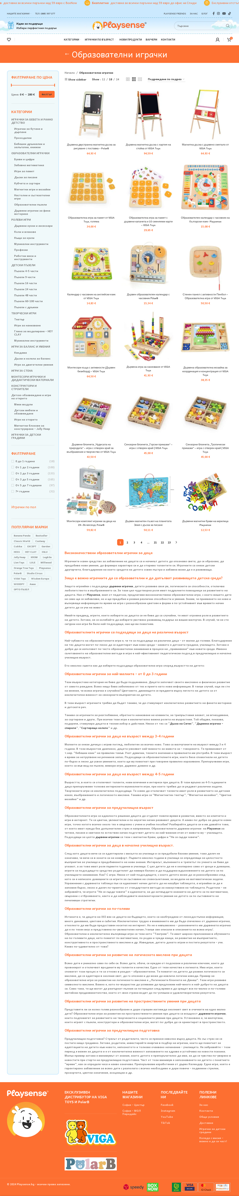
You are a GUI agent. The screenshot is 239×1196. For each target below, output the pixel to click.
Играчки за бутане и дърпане (28, 130)
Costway (40, 541)
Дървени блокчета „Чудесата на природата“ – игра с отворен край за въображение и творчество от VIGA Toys (91, 448)
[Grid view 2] (128, 79)
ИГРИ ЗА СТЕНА (22, 370)
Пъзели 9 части (24, 277)
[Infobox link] (32, 25)
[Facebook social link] (213, 13)
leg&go (47, 557)
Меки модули (23, 404)
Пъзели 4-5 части (26, 271)
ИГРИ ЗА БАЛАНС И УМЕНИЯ (30, 346)
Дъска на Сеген (180, 723)
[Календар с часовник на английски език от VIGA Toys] (91, 264)
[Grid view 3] (134, 79)
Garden (46, 546)
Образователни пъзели (30, 204)
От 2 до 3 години (27, 473)
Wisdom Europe (40, 578)
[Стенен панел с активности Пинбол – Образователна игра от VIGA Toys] (205, 264)
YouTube (167, 1116)
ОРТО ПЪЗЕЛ (21, 589)
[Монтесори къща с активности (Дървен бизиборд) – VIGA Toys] (91, 337)
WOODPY (19, 584)
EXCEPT (31, 546)
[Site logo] (119, 25)
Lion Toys (19, 562)
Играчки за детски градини (212, 1130)
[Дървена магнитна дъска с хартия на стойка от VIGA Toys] (148, 114)
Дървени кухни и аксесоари (33, 225)
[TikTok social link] (229, 13)
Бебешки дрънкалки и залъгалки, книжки (29, 145)
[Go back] (67, 54)
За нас (203, 1104)
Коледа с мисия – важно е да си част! (213, 1139)
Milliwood (46, 562)
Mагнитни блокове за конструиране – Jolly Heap (32, 427)
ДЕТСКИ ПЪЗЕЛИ (23, 265)
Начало (70, 72)
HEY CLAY (30, 552)
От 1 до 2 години (27, 467)
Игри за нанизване (27, 325)
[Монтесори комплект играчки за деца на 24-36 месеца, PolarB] (91, 491)
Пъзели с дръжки (26, 307)
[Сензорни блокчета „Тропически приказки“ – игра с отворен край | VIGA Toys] (205, 414)
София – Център (133, 1104)
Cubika (18, 546)
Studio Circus (35, 573)
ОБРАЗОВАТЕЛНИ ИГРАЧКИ (30, 153)
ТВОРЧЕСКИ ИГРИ (23, 313)
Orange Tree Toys (24, 568)
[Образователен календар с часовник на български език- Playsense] (205, 187)
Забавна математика (29, 165)
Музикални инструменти (31, 243)
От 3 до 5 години (27, 479)
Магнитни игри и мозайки (32, 189)
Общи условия (209, 1116)
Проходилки (23, 137)
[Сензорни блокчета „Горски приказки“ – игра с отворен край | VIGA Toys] (148, 414)
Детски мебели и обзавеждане (26, 412)
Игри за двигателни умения (33, 364)
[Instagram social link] (218, 13)
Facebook (167, 1104)
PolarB (18, 573)
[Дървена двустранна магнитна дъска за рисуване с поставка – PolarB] (91, 114)
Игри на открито (26, 419)
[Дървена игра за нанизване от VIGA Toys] (148, 337)
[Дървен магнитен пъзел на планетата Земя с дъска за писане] (148, 491)
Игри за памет (24, 171)
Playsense (45, 568)
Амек (33, 584)
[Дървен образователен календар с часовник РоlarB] (148, 264)
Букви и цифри (24, 159)
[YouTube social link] (224, 13)
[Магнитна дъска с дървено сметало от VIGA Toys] (205, 114)
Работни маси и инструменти (25, 257)
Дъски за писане (25, 177)
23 (169, 542)
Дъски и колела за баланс (32, 358)
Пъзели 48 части (25, 295)
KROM (34, 557)
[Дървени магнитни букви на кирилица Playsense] (205, 491)
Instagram (168, 1110)
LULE (32, 562)
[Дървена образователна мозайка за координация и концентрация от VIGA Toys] (205, 337)
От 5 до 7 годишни (28, 485)
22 (162, 542)
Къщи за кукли (24, 237)
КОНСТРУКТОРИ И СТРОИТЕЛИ (24, 387)
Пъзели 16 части (25, 283)
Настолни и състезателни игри (32, 197)
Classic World (22, 541)
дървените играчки (212, 1013)
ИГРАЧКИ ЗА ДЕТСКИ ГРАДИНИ (26, 436)
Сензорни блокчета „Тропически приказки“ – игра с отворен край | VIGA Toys (205, 448)
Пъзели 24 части (25, 289)
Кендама (20, 352)
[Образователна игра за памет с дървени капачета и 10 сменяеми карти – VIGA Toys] (148, 187)
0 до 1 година (25, 461)
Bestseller (41, 535)
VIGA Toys (20, 578)
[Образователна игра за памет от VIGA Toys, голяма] (91, 187)
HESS (17, 552)
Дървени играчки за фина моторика (32, 212)
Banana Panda (22, 535)
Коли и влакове (25, 231)
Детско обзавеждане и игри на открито (31, 396)
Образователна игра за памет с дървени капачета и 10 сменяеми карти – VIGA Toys (148, 221)
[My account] (217, 39)
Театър (19, 319)
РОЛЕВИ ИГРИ (21, 219)
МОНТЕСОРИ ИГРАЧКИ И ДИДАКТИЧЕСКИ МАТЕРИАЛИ (32, 378)
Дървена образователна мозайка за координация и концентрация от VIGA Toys (205, 371)
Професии (21, 249)
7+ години (22, 491)
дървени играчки (121, 586)
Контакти (206, 1110)
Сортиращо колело (94, 728)
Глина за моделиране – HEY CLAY (33, 333)
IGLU (45, 552)
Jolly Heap (20, 557)
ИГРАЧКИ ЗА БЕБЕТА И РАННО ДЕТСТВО (32, 121)
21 (155, 542)
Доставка (206, 1122)
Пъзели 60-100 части (28, 301)
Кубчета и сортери (27, 183)
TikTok (165, 1122)
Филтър (47, 94)
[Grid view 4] (140, 79)
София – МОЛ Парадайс (131, 1112)
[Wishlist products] (9, 39)
